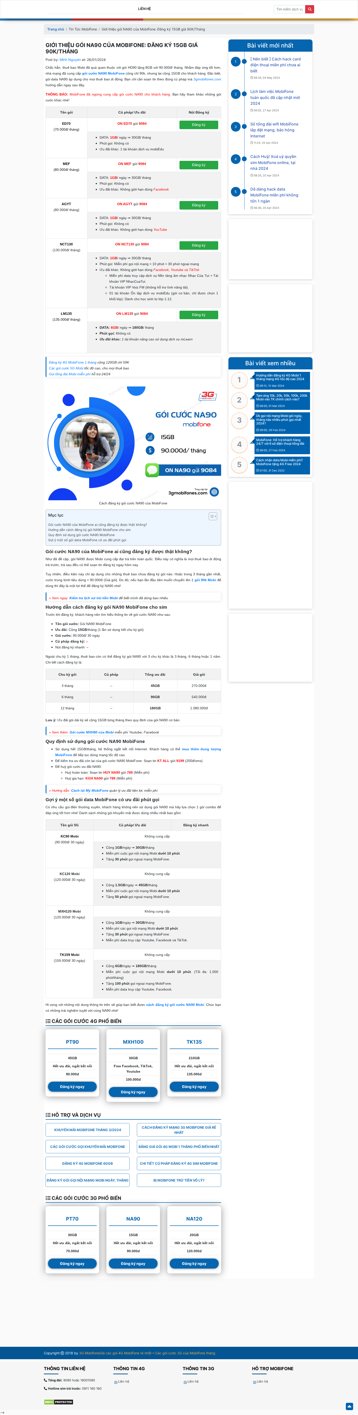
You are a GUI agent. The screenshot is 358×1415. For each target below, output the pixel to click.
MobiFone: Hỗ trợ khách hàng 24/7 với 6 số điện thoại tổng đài (280, 442)
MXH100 (133, 1042)
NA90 (133, 1219)
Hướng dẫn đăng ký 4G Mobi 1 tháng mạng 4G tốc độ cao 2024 (280, 377)
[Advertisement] (270, 318)
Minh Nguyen (70, 60)
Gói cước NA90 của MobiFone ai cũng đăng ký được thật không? (97, 525)
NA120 (194, 1219)
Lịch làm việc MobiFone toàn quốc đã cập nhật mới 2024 (275, 97)
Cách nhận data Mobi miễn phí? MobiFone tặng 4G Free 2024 (279, 462)
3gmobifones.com (207, 79)
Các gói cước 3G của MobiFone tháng (185, 1353)
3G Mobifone (89, 1353)
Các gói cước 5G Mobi (66, 368)
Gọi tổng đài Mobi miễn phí (70, 374)
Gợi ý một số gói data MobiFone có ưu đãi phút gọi (87, 540)
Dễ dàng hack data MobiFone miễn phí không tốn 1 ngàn (274, 195)
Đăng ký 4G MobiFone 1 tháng (72, 362)
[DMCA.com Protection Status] (61, 1402)
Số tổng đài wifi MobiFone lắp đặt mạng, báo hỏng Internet (274, 130)
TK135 (194, 1042)
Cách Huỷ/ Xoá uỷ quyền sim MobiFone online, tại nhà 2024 (273, 162)
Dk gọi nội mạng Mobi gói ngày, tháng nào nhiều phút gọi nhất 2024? (279, 419)
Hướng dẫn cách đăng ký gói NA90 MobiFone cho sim (89, 530)
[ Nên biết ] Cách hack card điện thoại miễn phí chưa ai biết (275, 65)
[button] (210, 517)
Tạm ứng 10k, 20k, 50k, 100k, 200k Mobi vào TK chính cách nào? (281, 397)
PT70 (72, 1219)
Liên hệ (144, 9)
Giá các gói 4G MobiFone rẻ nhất (125, 1353)
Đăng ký (199, 125)
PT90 (72, 1042)
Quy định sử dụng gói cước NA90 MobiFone (81, 535)
